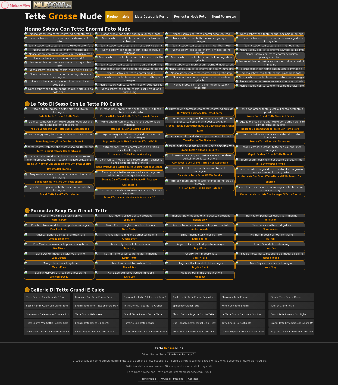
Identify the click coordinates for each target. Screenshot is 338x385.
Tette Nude (63, 16)
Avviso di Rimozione (172, 378)
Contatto (193, 378)
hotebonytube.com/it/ (181, 354)
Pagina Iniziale (148, 378)
